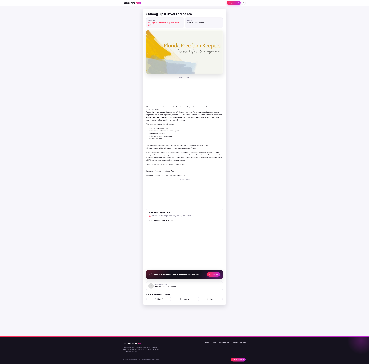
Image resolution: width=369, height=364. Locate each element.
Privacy (243, 343)
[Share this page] (244, 3)
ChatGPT (160, 299)
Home (207, 343)
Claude (211, 299)
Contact (235, 343)
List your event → (238, 359)
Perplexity (186, 299)
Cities (214, 343)
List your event (234, 3)
